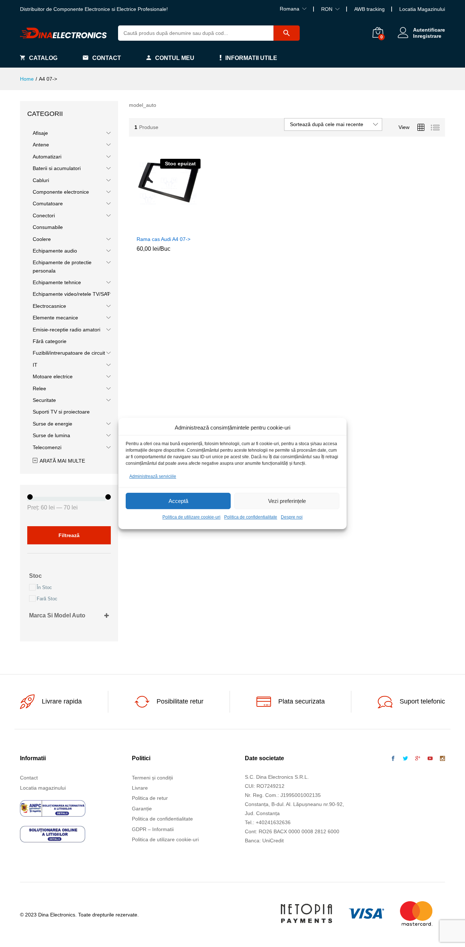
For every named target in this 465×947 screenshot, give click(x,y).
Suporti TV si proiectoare (61, 412)
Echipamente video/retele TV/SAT (71, 294)
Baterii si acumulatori (57, 168)
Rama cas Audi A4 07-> (163, 239)
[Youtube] (430, 759)
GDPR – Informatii (153, 829)
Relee (39, 388)
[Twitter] (405, 759)
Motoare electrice (53, 376)
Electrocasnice (49, 306)
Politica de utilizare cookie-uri (191, 517)
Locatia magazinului (43, 788)
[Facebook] (393, 759)
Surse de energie (52, 424)
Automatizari (47, 157)
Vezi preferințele (287, 501)
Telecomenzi (47, 447)
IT (35, 365)
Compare (185, 227)
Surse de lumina (51, 435)
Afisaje (40, 133)
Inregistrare (427, 36)
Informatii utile (251, 58)
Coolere (42, 239)
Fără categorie (49, 341)
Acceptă (178, 501)
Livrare (140, 788)
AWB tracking (369, 9)
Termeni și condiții (152, 778)
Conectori (44, 215)
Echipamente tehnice (57, 282)
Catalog (43, 58)
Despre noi (292, 517)
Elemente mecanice (55, 318)
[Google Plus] (418, 759)
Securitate (44, 400)
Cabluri (41, 180)
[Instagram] (442, 759)
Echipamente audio (55, 251)
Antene (41, 145)
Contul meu (174, 58)
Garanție (142, 808)
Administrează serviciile (152, 476)
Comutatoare (48, 203)
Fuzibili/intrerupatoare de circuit (69, 353)
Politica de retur (150, 798)
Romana (289, 8)
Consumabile (48, 227)
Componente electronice (61, 192)
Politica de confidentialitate (250, 517)
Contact (106, 58)
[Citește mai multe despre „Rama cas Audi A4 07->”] (152, 227)
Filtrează (69, 535)
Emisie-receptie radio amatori (66, 330)
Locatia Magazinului (422, 9)
